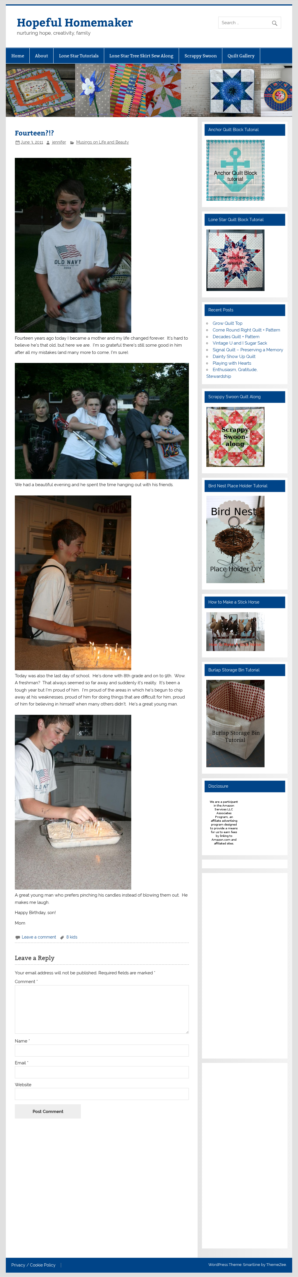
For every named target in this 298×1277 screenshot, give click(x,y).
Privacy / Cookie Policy (33, 1265)
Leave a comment (39, 937)
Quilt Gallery (241, 56)
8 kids (71, 937)
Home (17, 56)
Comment (26, 982)
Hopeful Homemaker (75, 22)
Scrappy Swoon (201, 56)
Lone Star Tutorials (79, 56)
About (41, 56)
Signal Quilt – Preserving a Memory (248, 349)
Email (22, 1063)
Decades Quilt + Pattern (236, 336)
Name (22, 1041)
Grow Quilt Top (227, 323)
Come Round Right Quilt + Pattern (246, 330)
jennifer (59, 142)
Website (23, 1085)
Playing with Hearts (232, 363)
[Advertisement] (223, 964)
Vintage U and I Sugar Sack (240, 343)
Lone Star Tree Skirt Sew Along (141, 56)
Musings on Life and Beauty (102, 142)
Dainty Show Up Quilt (234, 356)
